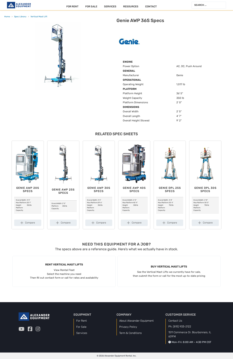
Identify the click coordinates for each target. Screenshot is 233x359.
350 (28, 205)
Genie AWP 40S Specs (134, 189)
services (81, 333)
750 (170, 205)
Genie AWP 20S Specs (27, 189)
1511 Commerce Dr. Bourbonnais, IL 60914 (189, 334)
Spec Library (20, 16)
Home (7, 16)
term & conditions (130, 333)
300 (134, 205)
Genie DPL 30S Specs (205, 189)
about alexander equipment (136, 320)
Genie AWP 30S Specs (98, 189)
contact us (175, 320)
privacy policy (128, 326)
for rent (81, 320)
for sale (81, 326)
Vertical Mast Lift (39, 16)
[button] (27, 222)
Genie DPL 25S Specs (170, 189)
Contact (151, 6)
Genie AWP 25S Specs (63, 191)
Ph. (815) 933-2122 (179, 326)
